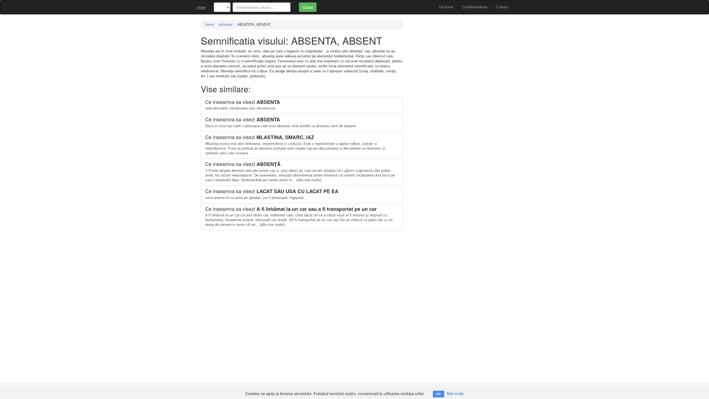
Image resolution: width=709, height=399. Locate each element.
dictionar (225, 24)
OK (438, 394)
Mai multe (455, 393)
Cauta (307, 7)
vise (201, 7)
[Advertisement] (459, 59)
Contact (502, 7)
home (209, 24)
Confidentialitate (474, 7)
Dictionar (446, 7)
